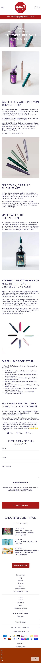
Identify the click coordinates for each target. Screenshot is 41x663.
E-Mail (4, 457)
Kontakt (20, 600)
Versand (20, 611)
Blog (23, 28)
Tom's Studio (14, 31)
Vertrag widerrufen (20, 565)
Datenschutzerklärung (20, 608)
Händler (20, 586)
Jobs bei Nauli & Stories (20, 591)
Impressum (20, 602)
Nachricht (6, 466)
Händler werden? (20, 588)
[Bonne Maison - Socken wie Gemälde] (7, 542)
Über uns (20, 583)
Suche (21, 597)
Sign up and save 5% (20, 627)
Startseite (18, 28)
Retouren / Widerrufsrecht (20, 613)
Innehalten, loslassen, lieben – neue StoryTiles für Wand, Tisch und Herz (27, 552)
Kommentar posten (20, 482)
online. (20, 415)
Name (4, 448)
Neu (9, 31)
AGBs (20, 605)
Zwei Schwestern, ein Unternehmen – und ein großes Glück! (24, 533)
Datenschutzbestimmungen (16, 490)
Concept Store (20, 575)
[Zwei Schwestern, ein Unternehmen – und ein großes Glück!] (7, 531)
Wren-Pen (21, 31)
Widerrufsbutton (20, 622)
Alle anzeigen (20, 523)
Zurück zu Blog (22, 505)
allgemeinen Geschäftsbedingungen (19, 489)
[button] (20, 655)
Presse (20, 580)
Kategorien (20, 616)
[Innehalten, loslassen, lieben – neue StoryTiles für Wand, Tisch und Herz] (7, 551)
